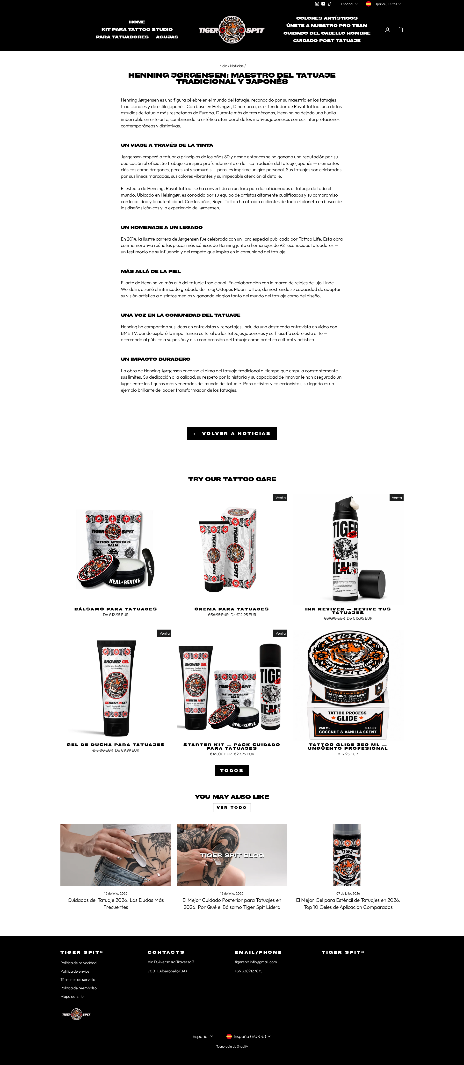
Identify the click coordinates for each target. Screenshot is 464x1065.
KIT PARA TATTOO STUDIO (137, 29)
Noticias (237, 65)
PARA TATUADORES (122, 37)
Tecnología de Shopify (232, 1046)
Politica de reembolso (78, 987)
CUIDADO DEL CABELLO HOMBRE (326, 33)
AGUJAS (167, 37)
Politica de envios (74, 971)
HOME (137, 22)
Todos (232, 770)
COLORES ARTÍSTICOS (327, 18)
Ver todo (232, 807)
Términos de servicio (77, 979)
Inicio (222, 65)
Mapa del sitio (72, 996)
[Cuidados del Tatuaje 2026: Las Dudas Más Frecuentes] (115, 855)
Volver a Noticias (235, 433)
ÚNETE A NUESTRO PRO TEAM (327, 25)
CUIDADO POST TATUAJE (327, 40)
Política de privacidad (78, 962)
